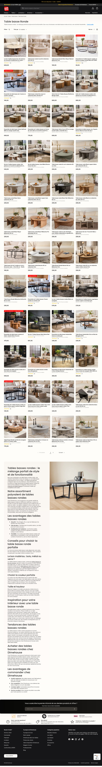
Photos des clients (28, 740)
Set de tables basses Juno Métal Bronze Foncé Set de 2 (39, 165)
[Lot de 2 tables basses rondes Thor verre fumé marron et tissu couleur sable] (39, 391)
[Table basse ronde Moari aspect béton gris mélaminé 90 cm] (87, 151)
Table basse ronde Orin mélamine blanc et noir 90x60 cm (86, 405)
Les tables (50, 735)
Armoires (29, 12)
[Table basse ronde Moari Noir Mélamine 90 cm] (63, 185)
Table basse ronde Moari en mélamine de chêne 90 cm (86, 198)
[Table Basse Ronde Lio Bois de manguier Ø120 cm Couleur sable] (15, 427)
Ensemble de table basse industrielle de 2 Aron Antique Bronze (62, 370)
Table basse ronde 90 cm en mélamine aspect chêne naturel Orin (86, 266)
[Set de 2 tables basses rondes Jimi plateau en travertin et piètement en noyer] (15, 151)
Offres (49, 745)
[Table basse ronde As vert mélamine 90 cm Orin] (63, 151)
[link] (41, 452)
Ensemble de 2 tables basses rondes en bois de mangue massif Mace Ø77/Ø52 (86, 59)
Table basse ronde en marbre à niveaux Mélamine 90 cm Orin (62, 440)
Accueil (5, 16)
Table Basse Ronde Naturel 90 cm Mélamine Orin (61, 266)
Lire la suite (90, 24)
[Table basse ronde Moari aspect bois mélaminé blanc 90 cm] (39, 185)
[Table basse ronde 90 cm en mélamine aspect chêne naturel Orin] (87, 252)
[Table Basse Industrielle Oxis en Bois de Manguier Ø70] (87, 321)
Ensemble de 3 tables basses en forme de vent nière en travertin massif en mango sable (38, 130)
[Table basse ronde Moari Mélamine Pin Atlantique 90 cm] (39, 218)
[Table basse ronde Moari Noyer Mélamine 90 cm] (15, 218)
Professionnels (27, 747)
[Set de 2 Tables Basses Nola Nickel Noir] (39, 321)
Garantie (6, 745)
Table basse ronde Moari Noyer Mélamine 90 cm (12, 232)
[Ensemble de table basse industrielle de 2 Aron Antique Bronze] (63, 356)
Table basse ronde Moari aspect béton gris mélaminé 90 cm (86, 165)
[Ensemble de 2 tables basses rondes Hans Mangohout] (39, 356)
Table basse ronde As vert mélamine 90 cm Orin (62, 165)
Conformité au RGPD (9, 747)
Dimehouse (9, 762)
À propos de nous (28, 732)
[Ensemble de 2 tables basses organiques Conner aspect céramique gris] (87, 286)
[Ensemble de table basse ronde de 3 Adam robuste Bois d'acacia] (15, 321)
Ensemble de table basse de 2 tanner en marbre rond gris (15, 94)
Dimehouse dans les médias (30, 737)
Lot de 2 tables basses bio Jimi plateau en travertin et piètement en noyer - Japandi (14, 60)
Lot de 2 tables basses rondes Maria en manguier (62, 299)
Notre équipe (26, 735)
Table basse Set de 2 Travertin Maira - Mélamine (86, 232)
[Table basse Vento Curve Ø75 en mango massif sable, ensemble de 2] (63, 116)
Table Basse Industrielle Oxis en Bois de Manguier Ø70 (86, 335)
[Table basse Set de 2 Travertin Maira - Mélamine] (87, 218)
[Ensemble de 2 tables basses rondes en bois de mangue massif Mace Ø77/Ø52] (87, 46)
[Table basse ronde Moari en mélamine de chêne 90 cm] (87, 185)
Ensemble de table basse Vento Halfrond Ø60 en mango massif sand (15, 129)
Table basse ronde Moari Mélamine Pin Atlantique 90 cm (38, 232)
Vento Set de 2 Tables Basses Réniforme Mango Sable (63, 94)
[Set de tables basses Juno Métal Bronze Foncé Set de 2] (39, 151)
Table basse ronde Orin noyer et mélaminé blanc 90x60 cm (36, 94)
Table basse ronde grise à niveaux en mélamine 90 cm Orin (38, 440)
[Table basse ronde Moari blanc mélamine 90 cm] (15, 185)
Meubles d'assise (52, 732)
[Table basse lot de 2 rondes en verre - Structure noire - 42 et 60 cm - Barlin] (15, 252)
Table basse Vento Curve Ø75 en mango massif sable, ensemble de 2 (63, 129)
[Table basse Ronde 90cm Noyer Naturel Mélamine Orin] (63, 46)
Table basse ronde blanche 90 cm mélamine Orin (37, 266)
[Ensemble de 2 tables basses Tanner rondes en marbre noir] (39, 286)
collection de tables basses (15, 486)
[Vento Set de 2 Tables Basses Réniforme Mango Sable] (63, 81)
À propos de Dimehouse (81, 4)
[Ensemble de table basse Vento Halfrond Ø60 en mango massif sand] (15, 116)
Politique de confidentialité (73, 762)
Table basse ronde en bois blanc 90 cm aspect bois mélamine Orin (86, 440)
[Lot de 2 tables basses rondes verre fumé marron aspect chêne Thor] (63, 391)
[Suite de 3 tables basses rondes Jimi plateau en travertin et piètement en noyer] (87, 81)
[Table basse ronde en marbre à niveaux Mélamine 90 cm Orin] (63, 427)
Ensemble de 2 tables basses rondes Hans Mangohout (38, 370)
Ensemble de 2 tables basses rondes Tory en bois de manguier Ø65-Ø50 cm (86, 370)
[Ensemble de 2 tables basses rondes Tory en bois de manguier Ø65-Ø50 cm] (87, 356)
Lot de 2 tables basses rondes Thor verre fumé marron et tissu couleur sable (39, 405)
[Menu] (100, 754)
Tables (13, 12)
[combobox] (49, 8)
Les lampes (50, 737)
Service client (7, 732)
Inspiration (95, 12)
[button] (97, 8)
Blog (24, 750)
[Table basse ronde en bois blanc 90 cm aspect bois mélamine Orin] (87, 427)
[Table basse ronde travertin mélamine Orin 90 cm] (39, 46)
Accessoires (38, 12)
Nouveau (87, 12)
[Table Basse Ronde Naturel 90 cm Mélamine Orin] (63, 252)
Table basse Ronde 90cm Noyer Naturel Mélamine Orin (62, 59)
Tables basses (14, 16)
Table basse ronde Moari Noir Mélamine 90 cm (62, 198)
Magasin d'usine (27, 745)
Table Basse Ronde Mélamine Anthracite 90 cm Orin (15, 299)
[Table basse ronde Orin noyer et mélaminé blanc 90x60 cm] (39, 81)
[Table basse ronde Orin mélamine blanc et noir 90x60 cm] (87, 391)
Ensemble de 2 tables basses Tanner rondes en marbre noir (38, 299)
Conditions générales (85, 762)
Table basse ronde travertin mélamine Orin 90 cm (38, 59)
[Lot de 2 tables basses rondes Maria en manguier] (63, 286)
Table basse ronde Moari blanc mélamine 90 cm (12, 198)
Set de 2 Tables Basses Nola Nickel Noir (39, 334)
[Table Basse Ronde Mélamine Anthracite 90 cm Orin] (15, 286)
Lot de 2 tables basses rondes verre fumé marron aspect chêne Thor (61, 405)
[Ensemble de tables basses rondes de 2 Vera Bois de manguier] (15, 356)
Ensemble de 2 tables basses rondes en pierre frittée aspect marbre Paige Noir (14, 405)
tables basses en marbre (29, 567)
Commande (7, 735)
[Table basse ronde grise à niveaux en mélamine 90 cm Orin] (39, 427)
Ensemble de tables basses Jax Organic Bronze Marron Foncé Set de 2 (86, 129)
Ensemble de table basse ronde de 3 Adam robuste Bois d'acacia (14, 335)
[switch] (97, 758)
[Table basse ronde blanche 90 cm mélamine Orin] (39, 252)
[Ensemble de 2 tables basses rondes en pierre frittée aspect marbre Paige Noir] (15, 391)
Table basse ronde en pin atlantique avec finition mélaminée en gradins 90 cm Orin (62, 233)
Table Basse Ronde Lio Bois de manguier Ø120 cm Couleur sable (15, 440)
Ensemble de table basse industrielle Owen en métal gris (62, 335)
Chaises (6, 12)
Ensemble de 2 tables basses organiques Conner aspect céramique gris (87, 299)
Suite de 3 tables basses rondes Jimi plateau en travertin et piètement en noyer (86, 95)
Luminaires (21, 12)
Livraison (6, 740)
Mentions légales (94, 762)
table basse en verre (26, 566)
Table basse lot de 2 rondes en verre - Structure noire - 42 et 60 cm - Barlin (14, 266)
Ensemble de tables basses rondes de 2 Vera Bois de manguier (14, 370)
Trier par (16, 29)
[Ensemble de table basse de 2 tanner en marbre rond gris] (15, 81)
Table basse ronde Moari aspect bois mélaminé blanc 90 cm (38, 198)
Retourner (6, 742)
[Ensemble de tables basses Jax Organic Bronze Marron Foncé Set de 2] (87, 116)
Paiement (6, 737)
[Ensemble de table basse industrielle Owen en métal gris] (63, 321)
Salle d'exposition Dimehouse (65, 4)
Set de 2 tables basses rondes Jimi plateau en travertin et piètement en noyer (14, 166)
